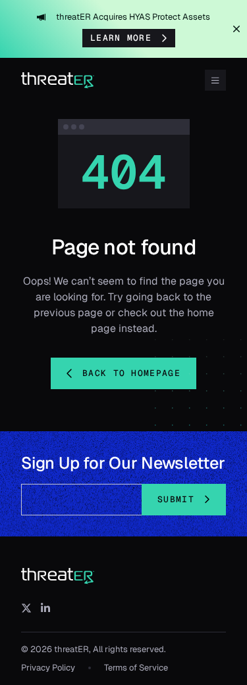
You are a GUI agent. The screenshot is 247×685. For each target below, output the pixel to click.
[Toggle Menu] (215, 80)
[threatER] (58, 576)
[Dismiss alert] (236, 29)
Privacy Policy (48, 667)
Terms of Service (136, 667)
